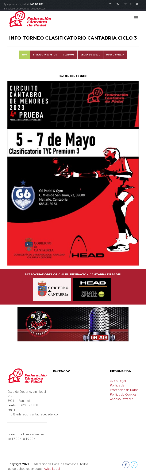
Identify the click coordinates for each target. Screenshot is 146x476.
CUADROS (68, 54)
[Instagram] (125, 4)
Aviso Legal (118, 381)
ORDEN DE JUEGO (90, 54)
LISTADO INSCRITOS (45, 54)
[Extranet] (137, 4)
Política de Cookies (123, 394)
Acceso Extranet (121, 399)
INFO (24, 54)
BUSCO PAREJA (115, 54)
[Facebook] (110, 4)
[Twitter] (118, 4)
